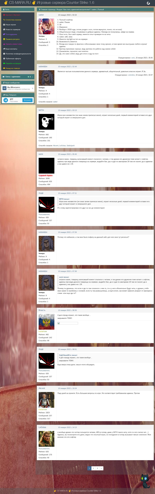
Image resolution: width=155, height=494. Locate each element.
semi (133, 58)
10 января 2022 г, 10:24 (67, 388)
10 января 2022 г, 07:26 (67, 232)
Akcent (55, 146)
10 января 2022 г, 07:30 (67, 271)
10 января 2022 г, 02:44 (67, 67)
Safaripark (71, 146)
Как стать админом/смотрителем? (76, 9)
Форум (59, 9)
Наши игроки (10, 25)
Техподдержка (11, 34)
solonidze (43, 66)
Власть (42, 310)
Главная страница (48, 9)
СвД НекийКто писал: (68, 355)
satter (41, 15)
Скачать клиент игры (13, 44)
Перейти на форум (13, 63)
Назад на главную (12, 68)
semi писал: (64, 277)
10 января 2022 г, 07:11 (67, 193)
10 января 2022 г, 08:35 (67, 310)
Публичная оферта (13, 59)
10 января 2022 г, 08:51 (67, 349)
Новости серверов (12, 29)
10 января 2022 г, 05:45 (67, 154)
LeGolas (62, 146)
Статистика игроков (13, 20)
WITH (41, 110)
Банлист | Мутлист (12, 15)
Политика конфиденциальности (18, 54)
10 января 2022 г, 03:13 (67, 110)
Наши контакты (11, 49)
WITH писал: (64, 199)
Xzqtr (41, 193)
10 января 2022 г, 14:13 (67, 427)
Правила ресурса (12, 39)
